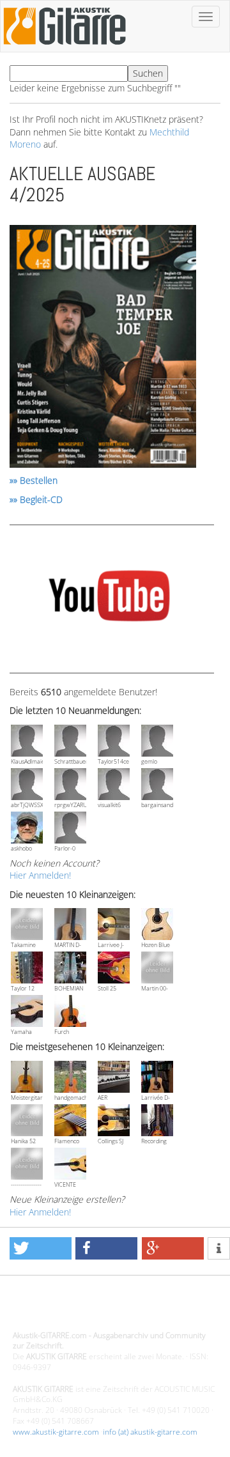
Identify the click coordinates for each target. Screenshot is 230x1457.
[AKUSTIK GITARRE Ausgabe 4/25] (103, 349)
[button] (41, 1248)
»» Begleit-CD (36, 499)
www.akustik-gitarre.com (56, 1431)
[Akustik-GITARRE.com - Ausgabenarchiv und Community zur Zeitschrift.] (64, 48)
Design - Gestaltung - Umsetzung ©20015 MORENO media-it (102, 1308)
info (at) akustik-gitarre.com (150, 1431)
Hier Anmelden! (40, 875)
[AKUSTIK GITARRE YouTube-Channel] (109, 598)
